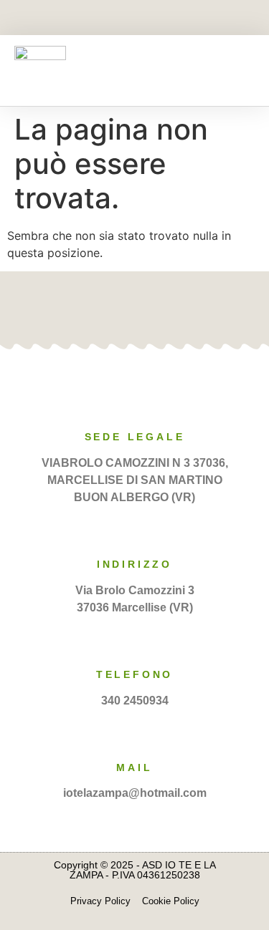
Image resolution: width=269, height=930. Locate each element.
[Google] (157, 307)
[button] (245, 70)
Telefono (134, 674)
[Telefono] (135, 641)
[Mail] (135, 734)
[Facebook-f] (110, 19)
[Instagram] (159, 19)
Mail (134, 767)
